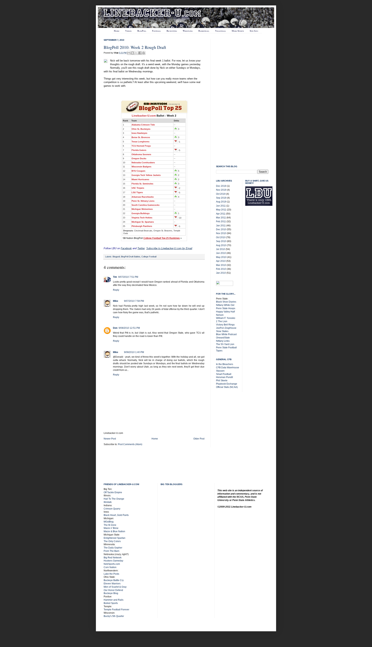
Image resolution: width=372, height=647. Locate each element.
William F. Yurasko (225, 318)
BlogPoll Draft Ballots (130, 256)
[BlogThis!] (132, 53)
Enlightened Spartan (114, 538)
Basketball (203, 30)
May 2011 (221, 209)
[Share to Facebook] (140, 53)
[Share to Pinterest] (144, 53)
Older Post (198, 438)
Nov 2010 (221, 233)
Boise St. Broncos (141, 137)
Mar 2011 (221, 217)
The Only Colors (112, 541)
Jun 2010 (221, 253)
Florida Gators (139, 150)
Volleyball (220, 30)
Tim (115, 277)
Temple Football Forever (116, 609)
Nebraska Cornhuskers (143, 162)
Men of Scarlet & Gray (115, 587)
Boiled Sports (111, 603)
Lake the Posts (111, 574)
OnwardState (223, 337)
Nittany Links (223, 341)
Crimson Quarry (112, 508)
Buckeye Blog (111, 593)
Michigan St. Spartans (143, 222)
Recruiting (172, 30)
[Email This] (129, 53)
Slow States (222, 331)
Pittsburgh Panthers (142, 226)
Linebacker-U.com (144, 115)
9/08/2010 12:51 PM (129, 328)
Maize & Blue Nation (114, 531)
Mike (115, 301)
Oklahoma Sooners (141, 154)
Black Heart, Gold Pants (116, 515)
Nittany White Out (225, 305)
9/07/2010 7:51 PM (128, 277)
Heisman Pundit (224, 377)
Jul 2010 (220, 249)
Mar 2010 (221, 265)
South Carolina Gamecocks (145, 205)
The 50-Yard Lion (225, 344)
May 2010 (221, 257)
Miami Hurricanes (140, 179)
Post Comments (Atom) (130, 444)
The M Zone (110, 525)
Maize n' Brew (111, 528)
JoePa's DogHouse (226, 328)
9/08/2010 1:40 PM (134, 352)
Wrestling (188, 30)
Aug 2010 (221, 245)
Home (116, 30)
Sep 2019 (221, 197)
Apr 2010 (221, 261)
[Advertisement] (260, 271)
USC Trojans (138, 188)
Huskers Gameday (113, 560)
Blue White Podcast (226, 334)
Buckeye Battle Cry (114, 580)
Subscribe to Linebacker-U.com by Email (169, 248)
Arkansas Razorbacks (143, 197)
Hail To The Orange (114, 498)
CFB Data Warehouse (227, 367)
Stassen (220, 370)
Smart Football (223, 374)
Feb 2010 (221, 269)
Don (115, 328)
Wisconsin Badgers (141, 166)
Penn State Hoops (225, 308)
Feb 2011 (221, 221)
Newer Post (110, 438)
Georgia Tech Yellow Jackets (146, 175)
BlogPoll (141, 30)
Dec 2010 (221, 229)
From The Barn (111, 551)
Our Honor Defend (113, 590)
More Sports (238, 30)
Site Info (254, 30)
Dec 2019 (221, 186)
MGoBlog (109, 521)
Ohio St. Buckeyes (141, 129)
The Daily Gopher (113, 547)
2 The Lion (221, 321)
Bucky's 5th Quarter (114, 616)
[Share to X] (136, 53)
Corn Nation (110, 567)
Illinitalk (108, 502)
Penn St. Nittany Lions (143, 201)
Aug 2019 (221, 201)
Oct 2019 (221, 194)
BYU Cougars (138, 171)
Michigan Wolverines (142, 209)
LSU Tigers (137, 192)
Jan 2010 (221, 273)
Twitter (141, 248)
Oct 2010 (221, 237)
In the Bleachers (224, 364)
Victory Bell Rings (225, 324)
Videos (128, 30)
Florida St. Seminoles (142, 184)
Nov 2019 (221, 190)
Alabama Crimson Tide (143, 125)
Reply (116, 290)
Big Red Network (112, 557)
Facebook (126, 248)
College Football (148, 256)
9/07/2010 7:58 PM (134, 301)
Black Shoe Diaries (226, 301)
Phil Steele (221, 380)
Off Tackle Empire (113, 492)
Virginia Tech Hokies (142, 217)
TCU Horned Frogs (141, 146)
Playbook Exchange (226, 383)
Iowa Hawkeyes (139, 133)
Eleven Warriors (112, 583)
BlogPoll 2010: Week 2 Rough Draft (135, 47)
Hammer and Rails (113, 600)
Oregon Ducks (139, 158)
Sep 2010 (221, 241)
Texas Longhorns (140, 141)
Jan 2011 (221, 225)
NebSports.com (112, 564)
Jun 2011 (221, 205)
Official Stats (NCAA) (227, 387)
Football (156, 30)
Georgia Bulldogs (141, 213)
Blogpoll (116, 256)
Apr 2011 (221, 213)
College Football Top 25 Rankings (161, 238)
